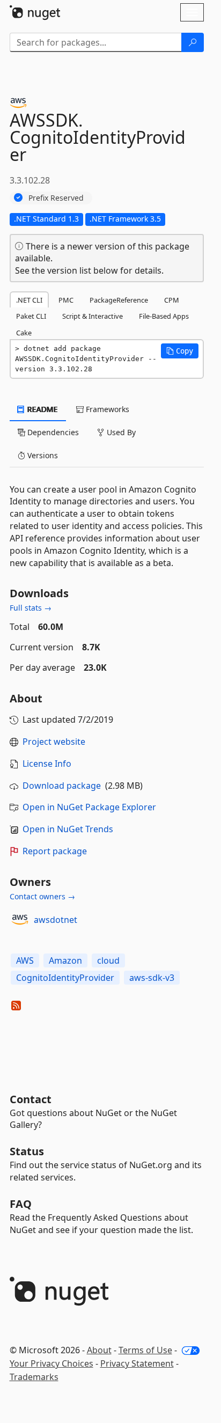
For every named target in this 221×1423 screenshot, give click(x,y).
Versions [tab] (41, 455)
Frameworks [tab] (106, 409)
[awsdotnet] (20, 919)
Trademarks (34, 1377)
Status (27, 1151)
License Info (47, 763)
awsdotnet (55, 920)
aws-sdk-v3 (151, 978)
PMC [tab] (65, 300)
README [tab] (41, 409)
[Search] (192, 42)
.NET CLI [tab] (29, 300)
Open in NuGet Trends (68, 829)
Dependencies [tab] (52, 432)
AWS (25, 960)
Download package (62, 785)
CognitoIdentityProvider (65, 978)
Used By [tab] (120, 432)
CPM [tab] (171, 300)
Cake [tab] (24, 333)
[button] (179, 350)
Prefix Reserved (56, 198)
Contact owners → (42, 896)
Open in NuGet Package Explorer (89, 807)
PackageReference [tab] (119, 300)
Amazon (65, 960)
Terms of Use (145, 1350)
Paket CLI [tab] (31, 316)
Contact (30, 1099)
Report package (55, 851)
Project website (54, 741)
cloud (108, 960)
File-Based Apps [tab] (164, 316)
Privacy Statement (137, 1363)
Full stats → (30, 608)
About (99, 1350)
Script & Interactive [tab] (92, 316)
